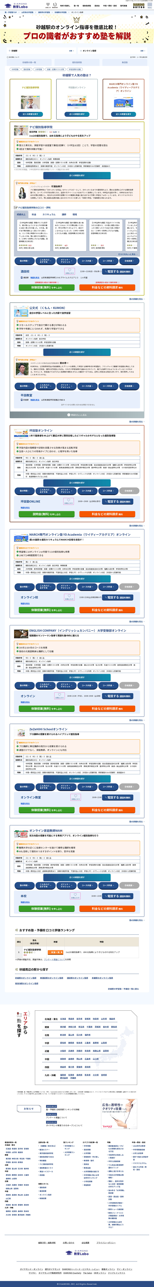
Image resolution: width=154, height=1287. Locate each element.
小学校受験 (88, 1181)
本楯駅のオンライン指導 (102, 977)
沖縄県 (73, 1077)
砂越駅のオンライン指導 (25, 977)
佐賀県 (71, 1074)
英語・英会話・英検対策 (116, 1197)
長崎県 (79, 1074)
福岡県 (63, 1074)
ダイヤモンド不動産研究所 (50, 1272)
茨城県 (98, 1026)
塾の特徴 (24, 260)
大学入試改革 (138, 1153)
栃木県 (106, 1026)
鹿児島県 (64, 1077)
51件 (54, 132)
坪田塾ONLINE (30, 501)
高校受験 (26, 69)
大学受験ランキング (70, 1153)
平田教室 (26, 395)
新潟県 (63, 1034)
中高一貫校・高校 (110, 5)
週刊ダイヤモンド (52, 1269)
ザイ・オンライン (124, 1269)
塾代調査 (123, 5)
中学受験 (15, 69)
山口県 (96, 1058)
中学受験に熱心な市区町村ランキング (91, 1176)
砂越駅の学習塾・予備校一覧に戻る (123, 988)
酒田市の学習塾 (44, 12)
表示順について (14, 57)
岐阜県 (79, 1042)
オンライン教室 (31, 797)
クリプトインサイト (116, 1272)
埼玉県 (81, 1026)
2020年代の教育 (139, 1146)
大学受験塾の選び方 (91, 1171)
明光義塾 (43, 1160)
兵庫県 (71, 1050)
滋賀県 (106, 1050)
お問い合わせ (68, 1242)
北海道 (63, 1018)
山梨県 (104, 1042)
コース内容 (86, 260)
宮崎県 (104, 1074)
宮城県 (87, 1018)
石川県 (79, 1034)
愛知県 (63, 1042)
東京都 (63, 1026)
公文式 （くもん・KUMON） (48, 308)
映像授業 (43, 1198)
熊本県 (87, 1074)
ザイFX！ (33, 1272)
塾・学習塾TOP (11, 12)
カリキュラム (49, 214)
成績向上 (21, 214)
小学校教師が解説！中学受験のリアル (116, 1204)
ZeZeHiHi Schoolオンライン (48, 729)
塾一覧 (76, 5)
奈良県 (87, 1050)
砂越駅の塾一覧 (29, 62)
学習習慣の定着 (75, 69)
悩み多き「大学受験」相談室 (116, 1191)
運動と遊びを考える (116, 1171)
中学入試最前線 (114, 1161)
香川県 (71, 1066)
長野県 (96, 1042)
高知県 (87, 1066)
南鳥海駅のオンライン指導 (26, 983)
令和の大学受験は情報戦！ (116, 1176)
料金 (34, 214)
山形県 (104, 1018)
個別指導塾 (87, 5)
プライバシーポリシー (106, 1242)
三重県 (87, 1042)
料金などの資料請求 (107, 287)
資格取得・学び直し (91, 1157)
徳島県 (63, 1066)
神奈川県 (72, 1026)
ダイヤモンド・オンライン (31, 1269)
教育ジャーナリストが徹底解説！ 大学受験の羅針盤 (116, 1215)
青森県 (71, 1018)
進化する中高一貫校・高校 (140, 1168)
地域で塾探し (65, 5)
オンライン (28, 696)
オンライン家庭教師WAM (45, 830)
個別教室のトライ (46, 1168)
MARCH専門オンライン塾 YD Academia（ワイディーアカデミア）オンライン (80, 534)
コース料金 (107, 260)
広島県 (87, 1058)
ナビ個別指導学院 (40, 127)
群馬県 (114, 1026)
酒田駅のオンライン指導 (77, 977)
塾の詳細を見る (136, 298)
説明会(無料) (47, 514)
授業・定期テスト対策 (55, 69)
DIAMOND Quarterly (72, 1272)
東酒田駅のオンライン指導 (51, 977)
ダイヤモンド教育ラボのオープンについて (64, 1125)
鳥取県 (63, 1058)
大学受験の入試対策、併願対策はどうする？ (116, 1225)
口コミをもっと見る (127, 254)
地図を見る (34, 277)
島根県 (71, 1058)
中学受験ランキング (70, 1147)
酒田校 (25, 271)
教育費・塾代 (89, 1160)
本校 (23, 896)
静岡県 (71, 1042)
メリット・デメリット (65, 260)
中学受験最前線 (139, 1149)
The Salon (87, 1272)
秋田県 (96, 1018)
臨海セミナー (45, 1149)
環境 (75, 214)
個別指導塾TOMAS (47, 1157)
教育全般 (87, 1168)
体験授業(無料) (46, 287)
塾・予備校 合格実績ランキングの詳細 (62, 1109)
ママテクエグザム (140, 1163)
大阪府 (63, 1050)
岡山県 (79, 1058)
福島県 (112, 1018)
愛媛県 (79, 1066)
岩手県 (79, 1018)
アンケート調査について (54, 959)
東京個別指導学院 (46, 1153)
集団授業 (43, 1191)
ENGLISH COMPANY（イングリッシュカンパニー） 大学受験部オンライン (77, 630)
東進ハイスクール (46, 1171)
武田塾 (42, 1175)
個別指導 (43, 1187)
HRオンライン (100, 1272)
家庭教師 (87, 1185)
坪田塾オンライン (40, 430)
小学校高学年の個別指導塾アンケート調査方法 (46, 169)
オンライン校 (29, 597)
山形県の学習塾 (27, 12)
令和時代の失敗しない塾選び (116, 1156)
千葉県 (89, 1026)
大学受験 (38, 69)
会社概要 (85, 1242)
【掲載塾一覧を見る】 (48, 1146)
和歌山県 (97, 1050)
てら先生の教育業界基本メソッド (116, 1166)
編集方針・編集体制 (47, 1242)
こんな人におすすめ (44, 260)
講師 (64, 214)
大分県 (96, 1074)
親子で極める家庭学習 (140, 1158)
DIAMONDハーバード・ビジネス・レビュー (81, 1269)
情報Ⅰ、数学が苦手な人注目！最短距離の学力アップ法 (116, 1184)
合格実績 (128, 260)
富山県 (71, 1034)
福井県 (87, 1034)
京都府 (79, 1050)
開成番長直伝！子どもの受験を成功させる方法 (116, 1148)
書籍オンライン (108, 1269)
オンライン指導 (77, 12)
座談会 (97, 5)
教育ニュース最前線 (115, 1209)
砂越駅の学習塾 (61, 12)
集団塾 (125, 62)
